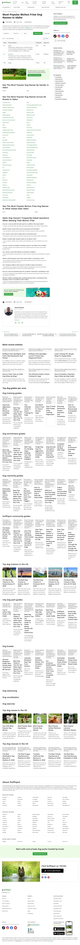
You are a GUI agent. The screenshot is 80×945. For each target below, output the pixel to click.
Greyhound (5, 154)
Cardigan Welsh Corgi (7, 129)
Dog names (27, 2)
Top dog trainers (44, 2)
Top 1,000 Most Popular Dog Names (8, 728)
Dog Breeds (58, 89)
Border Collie (5, 122)
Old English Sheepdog (32, 170)
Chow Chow (5, 134)
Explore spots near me (34, 75)
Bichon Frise (29, 117)
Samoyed (4, 182)
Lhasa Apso (29, 160)
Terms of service (6, 903)
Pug (3, 177)
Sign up (75, 2)
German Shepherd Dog (32, 147)
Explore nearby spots (60, 23)
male (28, 90)
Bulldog (4, 127)
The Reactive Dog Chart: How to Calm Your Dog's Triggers (28, 495)
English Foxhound (31, 142)
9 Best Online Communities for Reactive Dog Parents (62, 491)
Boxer (3, 124)
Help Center (5, 911)
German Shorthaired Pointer (9, 149)
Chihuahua (29, 132)
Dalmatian (4, 139)
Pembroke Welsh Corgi (32, 172)
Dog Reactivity (31, 7)
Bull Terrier (29, 127)
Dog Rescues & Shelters (61, 99)
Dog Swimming (59, 95)
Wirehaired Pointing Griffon (9, 200)
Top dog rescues (34, 2)
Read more (17, 319)
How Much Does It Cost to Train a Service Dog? (39, 409)
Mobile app (30, 913)
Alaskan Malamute (7, 104)
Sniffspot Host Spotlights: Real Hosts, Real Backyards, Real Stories (71, 53)
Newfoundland (30, 167)
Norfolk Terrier (6, 170)
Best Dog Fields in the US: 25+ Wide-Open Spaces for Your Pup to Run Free (17, 414)
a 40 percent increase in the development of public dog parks (6, 546)
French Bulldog (6, 147)
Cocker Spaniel (30, 134)
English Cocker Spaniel (8, 142)
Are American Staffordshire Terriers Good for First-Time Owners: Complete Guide (51, 669)
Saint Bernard (30, 180)
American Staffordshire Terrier (34, 104)
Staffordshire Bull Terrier (8, 190)
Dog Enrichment (45, 7)
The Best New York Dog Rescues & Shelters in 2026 (70, 756)
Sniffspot (28, 27)
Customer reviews (32, 908)
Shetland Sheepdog (31, 182)
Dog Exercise (58, 93)
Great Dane (5, 152)
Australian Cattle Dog (32, 107)
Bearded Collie (30, 112)
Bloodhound (29, 119)
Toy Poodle (5, 195)
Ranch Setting (60, 544)
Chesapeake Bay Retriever (8, 132)
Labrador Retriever (7, 160)
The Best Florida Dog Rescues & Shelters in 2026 (54, 756)
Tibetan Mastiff (30, 192)
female (4, 90)
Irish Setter (29, 154)
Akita (28, 102)
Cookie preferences (6, 908)
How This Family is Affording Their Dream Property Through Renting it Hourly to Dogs (29, 539)
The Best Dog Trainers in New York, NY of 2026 (70, 582)
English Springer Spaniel (8, 144)
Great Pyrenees (30, 152)
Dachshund (29, 137)
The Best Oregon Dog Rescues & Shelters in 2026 (24, 756)
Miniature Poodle (31, 165)
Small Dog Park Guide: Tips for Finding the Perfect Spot (72, 615)
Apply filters (38, 33)
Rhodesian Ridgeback (32, 177)
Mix (3, 167)
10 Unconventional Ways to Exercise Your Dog (29, 335)
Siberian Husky (6, 187)
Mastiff (28, 162)
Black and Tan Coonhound (8, 119)
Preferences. (50, 940)
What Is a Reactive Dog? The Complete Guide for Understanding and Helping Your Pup (50, 496)
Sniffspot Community (60, 7)
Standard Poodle (31, 190)
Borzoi (28, 122)
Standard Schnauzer (7, 192)
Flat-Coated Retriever (32, 144)
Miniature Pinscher (7, 165)
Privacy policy (5, 906)
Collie (3, 137)
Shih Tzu (29, 185)
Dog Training (17, 7)
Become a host (61, 2)
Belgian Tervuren (31, 114)
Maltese (4, 162)
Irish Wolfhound (6, 157)
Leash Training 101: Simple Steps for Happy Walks (72, 67)
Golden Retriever (31, 149)
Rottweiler (4, 180)
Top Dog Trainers (59, 85)
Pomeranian (29, 175)
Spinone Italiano (30, 187)
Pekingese (4, 172)
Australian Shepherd (7, 109)
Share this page (61, 40)
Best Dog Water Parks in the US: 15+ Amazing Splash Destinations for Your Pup (7, 456)
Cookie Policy (18, 940)
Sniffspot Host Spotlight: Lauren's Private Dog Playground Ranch (71, 60)
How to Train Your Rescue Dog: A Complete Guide (72, 409)
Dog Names (58, 97)
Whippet (29, 197)
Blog (22, 2)
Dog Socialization (59, 91)
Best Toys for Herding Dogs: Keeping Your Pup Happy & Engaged (28, 453)
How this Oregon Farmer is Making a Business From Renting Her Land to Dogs (50, 537)
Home (29, 898)
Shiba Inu (4, 185)
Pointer (4, 175)
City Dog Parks (58, 87)
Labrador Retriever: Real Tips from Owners (28, 662)
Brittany (28, 124)
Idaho (3, 211)
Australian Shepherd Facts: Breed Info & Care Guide (61, 662)
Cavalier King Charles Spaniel (34, 129)
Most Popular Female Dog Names (38, 728)
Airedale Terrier (6, 102)
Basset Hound (30, 109)
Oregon (36, 211)
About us (4, 898)
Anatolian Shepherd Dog (8, 107)
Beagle (4, 112)
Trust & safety (5, 901)
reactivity (67, 379)
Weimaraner (5, 197)
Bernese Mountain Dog (7, 117)
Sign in (69, 2)
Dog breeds (53, 2)
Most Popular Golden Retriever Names (54, 728)
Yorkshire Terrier (31, 200)
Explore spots (8, 294)
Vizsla (28, 195)
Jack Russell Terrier (31, 157)
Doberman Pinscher (31, 139)
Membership (31, 903)
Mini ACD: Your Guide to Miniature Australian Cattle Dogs (45, 335)
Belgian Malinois (6, 114)
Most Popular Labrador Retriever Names (70, 728)
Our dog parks (15, 2)
